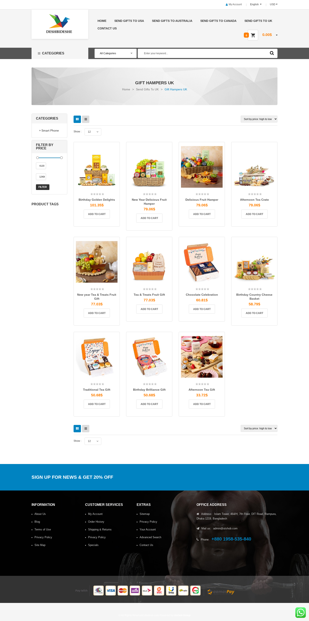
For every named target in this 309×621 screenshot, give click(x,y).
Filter (42, 187)
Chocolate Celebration (202, 294)
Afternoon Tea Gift (202, 389)
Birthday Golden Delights (97, 199)
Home (126, 89)
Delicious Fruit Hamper (201, 199)
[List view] (85, 119)
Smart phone (50, 130)
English (254, 4)
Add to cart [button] (97, 214)
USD (272, 4)
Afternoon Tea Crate (254, 199)
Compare (102, 189)
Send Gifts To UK (147, 89)
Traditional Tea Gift (96, 389)
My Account (235, 4)
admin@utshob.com (225, 528)
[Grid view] (77, 119)
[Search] (272, 53)
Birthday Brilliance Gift (149, 389)
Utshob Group (182, 615)
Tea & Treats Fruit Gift (149, 294)
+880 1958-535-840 (231, 539)
